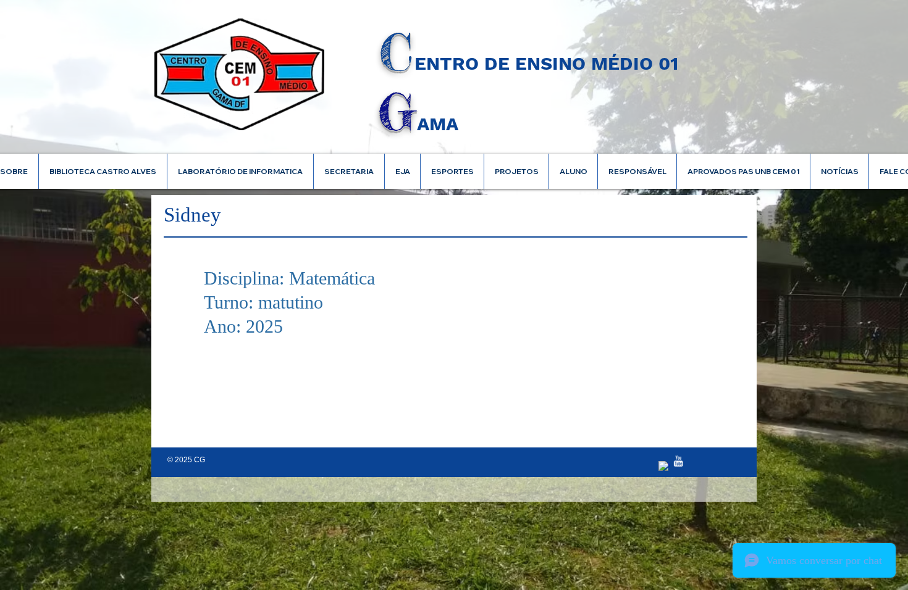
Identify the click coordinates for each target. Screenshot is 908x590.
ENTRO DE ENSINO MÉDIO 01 (546, 63)
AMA (437, 124)
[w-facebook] (664, 466)
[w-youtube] (678, 461)
